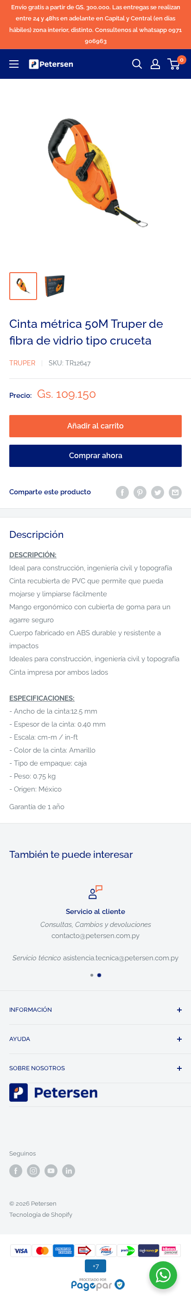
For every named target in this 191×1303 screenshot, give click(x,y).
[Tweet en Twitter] (157, 492)
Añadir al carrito (95, 426)
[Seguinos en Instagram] (33, 1170)
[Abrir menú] (14, 64)
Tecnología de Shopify (40, 1214)
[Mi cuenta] (155, 64)
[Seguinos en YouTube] (51, 1170)
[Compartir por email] (175, 492)
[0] (174, 64)
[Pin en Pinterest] (140, 492)
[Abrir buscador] (137, 64)
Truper (22, 363)
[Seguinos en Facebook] (15, 1170)
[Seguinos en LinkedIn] (68, 1170)
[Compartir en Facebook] (122, 492)
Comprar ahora (95, 455)
